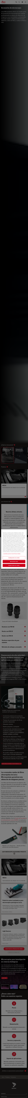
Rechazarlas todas (14, 561)
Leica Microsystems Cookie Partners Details (11, 553)
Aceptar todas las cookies (14, 565)
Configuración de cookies (14, 557)
